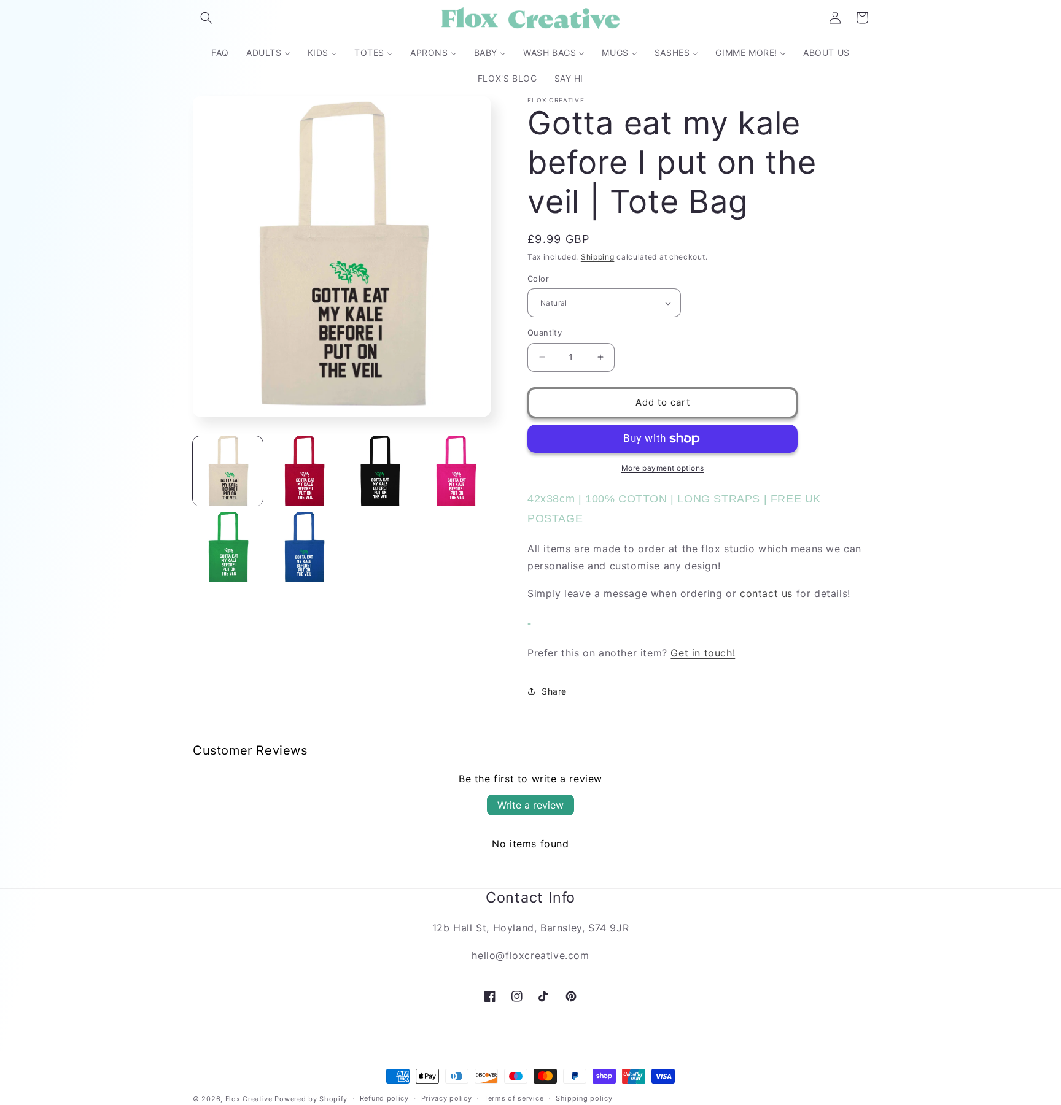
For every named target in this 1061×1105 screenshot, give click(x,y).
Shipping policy (584, 1098)
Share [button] (554, 691)
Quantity (544, 332)
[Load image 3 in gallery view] (380, 471)
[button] (206, 17)
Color (538, 278)
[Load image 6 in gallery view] (304, 547)
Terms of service (513, 1098)
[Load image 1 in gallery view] (228, 471)
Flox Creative (249, 1099)
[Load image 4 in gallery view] (456, 471)
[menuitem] (220, 53)
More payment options (662, 467)
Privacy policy (446, 1098)
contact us (766, 593)
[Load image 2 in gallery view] (304, 471)
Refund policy (384, 1098)
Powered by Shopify (311, 1099)
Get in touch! (702, 653)
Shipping (598, 256)
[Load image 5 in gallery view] (228, 547)
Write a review (530, 805)
